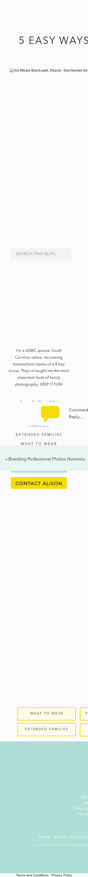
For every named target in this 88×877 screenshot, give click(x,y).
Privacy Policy (62, 875)
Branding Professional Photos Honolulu (46, 459)
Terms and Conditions (32, 875)
